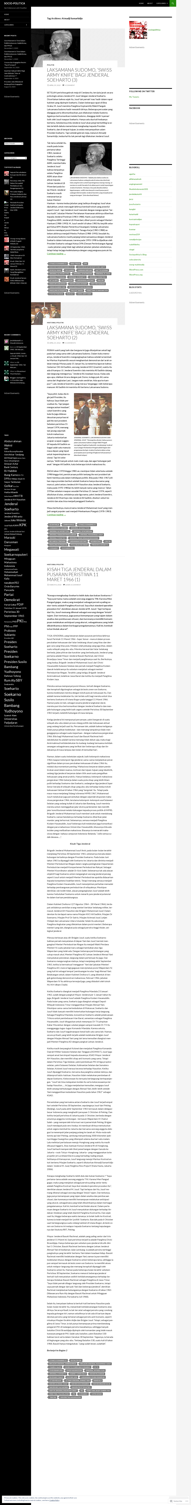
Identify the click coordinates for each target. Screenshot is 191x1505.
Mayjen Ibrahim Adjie (101, 1384)
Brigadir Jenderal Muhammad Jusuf (95, 1364)
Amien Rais (21, 458)
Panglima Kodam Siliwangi (80, 287)
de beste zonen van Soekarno (77, 1367)
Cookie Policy (54, 1500)
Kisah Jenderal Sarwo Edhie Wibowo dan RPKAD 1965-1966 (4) (18, 280)
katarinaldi (133, 214)
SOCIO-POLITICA (14, 3)
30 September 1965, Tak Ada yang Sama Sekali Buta (17, 249)
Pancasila (9, 590)
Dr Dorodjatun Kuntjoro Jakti (91, 267)
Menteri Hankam (98, 284)
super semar (97, 1394)
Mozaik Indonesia (16, 343)
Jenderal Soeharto (77, 277)
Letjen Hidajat (55, 1380)
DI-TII (96, 1367)
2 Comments (70, 343)
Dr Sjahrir (69, 270)
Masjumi (7, 545)
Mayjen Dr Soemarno (80, 1384)
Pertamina (8, 622)
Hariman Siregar (85, 270)
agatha (132, 174)
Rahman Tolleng (12, 675)
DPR (6, 478)
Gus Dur (16, 486)
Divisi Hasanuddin (74, 1370)
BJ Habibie (10, 470)
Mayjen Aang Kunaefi (78, 284)
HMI (15, 495)
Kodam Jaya (72, 1377)
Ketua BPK (53, 280)
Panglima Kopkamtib (58, 290)
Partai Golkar (10, 604)
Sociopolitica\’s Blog (138, 254)
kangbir (132, 209)
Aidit (6, 455)
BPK (85, 264)
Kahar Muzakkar (97, 1374)
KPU (5, 529)
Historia (51, 323)
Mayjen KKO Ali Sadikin (58, 1387)
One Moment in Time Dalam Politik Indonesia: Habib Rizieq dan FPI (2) (15, 43)
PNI (6, 626)
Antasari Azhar (11, 463)
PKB (14, 621)
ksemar (132, 229)
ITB (20, 495)
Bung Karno (11, 474)
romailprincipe (135, 239)
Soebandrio (9, 684)
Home (141, 3)
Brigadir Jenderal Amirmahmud (62, 1364)
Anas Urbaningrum (11, 461)
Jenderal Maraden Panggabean (62, 535)
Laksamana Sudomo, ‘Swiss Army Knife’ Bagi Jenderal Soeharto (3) (79, 75)
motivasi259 (134, 234)
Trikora (52, 1397)
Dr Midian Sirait (15, 479)
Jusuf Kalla (8, 525)
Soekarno (53, 548)
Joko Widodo (18, 520)
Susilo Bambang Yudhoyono (13, 705)
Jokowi (7, 520)
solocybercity (135, 259)
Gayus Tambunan (12, 482)
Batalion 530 (76, 1360)
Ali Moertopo (10, 457)
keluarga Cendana (57, 541)
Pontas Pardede (56, 294)
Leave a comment (73, 585)
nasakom (9, 582)
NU (82, 1390)
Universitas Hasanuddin (70, 1397)
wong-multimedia (136, 264)
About (150, 3)
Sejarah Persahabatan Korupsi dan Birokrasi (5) (18, 174)
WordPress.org (135, 274)
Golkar (8, 485)
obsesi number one (57, 287)
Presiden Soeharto (100, 545)
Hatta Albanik (102, 270)
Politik (50, 65)
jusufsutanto (135, 204)
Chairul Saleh (55, 1367)
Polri (11, 627)
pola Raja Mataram (79, 545)
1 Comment (70, 85)
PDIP (20, 604)
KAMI (16, 525)
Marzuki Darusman (57, 284)
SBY (19, 680)
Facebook (134, 108)
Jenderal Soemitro (97, 277)
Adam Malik (54, 525)
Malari (101, 280)
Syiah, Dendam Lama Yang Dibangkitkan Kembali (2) (18, 272)
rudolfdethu (134, 244)
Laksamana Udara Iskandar (93, 1377)
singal (131, 249)
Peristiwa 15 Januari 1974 (97, 290)
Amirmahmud (69, 525)
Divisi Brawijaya (56, 1370)
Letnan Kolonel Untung (13, 534)
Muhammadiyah (11, 572)
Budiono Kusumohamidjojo (61, 267)
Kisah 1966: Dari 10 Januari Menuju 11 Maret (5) (17, 263)
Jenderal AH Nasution (80, 528)
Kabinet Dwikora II (78, 1374)
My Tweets (134, 97)
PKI (74, 1394)
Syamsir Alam (10, 715)
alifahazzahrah (135, 179)
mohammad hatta (10, 569)
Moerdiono (96, 541)
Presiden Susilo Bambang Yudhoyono (15, 667)
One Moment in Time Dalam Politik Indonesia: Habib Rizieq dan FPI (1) (15, 54)
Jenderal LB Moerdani (82, 274)
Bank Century (11, 467)
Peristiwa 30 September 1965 (98, 1390)
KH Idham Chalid (56, 1377)
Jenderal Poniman (57, 277)
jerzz (131, 199)
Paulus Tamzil (77, 290)
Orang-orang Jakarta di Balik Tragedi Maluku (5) (17, 241)
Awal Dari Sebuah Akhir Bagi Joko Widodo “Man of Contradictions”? (14, 73)
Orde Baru (9, 586)
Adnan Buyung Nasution (13, 451)
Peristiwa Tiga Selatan (59, 1394)
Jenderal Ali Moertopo (59, 274)
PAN (17, 587)
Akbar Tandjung (16, 454)
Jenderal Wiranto (13, 516)
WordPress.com (136, 269)
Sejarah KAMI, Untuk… (18, 353)
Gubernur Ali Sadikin (58, 528)
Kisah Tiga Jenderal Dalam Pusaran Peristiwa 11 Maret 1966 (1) (79, 574)
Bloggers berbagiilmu (18, 378)
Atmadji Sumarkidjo (58, 264)
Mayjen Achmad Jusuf (58, 1384)
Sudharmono (68, 548)
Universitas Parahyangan (14, 726)
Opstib (108, 541)
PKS (25, 622)
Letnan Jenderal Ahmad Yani (78, 1380)
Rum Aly (70, 294)
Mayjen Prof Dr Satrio (81, 1387)
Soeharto (11, 688)
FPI (24, 479)
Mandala (98, 1380)
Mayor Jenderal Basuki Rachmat (63, 1390)
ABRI (6, 449)
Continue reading (56, 253)
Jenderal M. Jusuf (103, 274)
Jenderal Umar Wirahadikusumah (84, 538)
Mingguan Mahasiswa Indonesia (10, 562)
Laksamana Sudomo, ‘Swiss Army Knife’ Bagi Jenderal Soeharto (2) (79, 332)
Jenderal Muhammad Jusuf (91, 535)
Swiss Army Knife (84, 294)
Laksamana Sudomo (85, 280)
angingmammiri (135, 184)
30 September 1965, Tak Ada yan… (18, 364)
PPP (15, 626)
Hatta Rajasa (8, 496)
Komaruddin (67, 280)
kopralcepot (134, 224)
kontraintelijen (135, 219)
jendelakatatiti (135, 194)
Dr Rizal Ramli (55, 270)
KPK (22, 525)
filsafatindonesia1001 (138, 189)
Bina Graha (75, 264)
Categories (161, 3)
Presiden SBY (9, 638)
